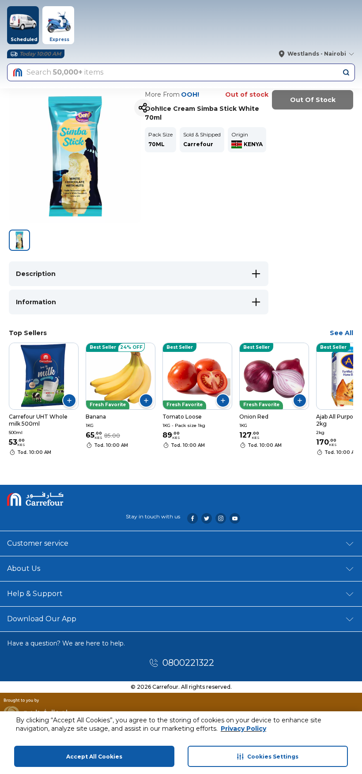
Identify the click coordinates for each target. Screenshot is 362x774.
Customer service (37, 543)
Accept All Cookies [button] (94, 756)
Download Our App (41, 619)
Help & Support (35, 593)
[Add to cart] (69, 400)
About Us (23, 568)
